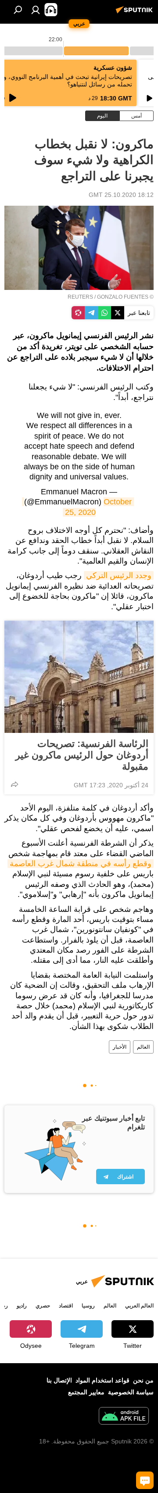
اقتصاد (66, 1306)
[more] (14, 784)
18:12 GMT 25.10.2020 (121, 194)
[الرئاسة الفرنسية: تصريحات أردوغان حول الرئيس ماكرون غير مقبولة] (79, 677)
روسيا (88, 1306)
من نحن (143, 1380)
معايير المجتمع (86, 1392)
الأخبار (119, 1047)
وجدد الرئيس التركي (118, 575)
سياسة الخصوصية (131, 1392)
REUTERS (80, 297)
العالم (143, 1047)
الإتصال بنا (59, 1380)
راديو (22, 1306)
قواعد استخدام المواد (102, 1380)
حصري (43, 1306)
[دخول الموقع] (35, 9)
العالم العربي (139, 1306)
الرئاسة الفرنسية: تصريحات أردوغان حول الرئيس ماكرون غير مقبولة (81, 755)
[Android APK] (124, 1417)
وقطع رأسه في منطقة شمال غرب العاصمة (80, 863)
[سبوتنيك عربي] (136, 13)
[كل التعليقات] (145, 1480)
